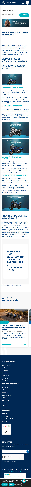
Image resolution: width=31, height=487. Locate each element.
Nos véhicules (5, 370)
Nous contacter (5, 375)
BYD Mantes (5, 403)
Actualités (4, 367)
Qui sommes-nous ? (7, 365)
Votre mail (4, 449)
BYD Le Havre (5, 400)
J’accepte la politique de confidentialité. (9, 461)
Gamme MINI (5, 416)
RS (9, 114)
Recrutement (5, 373)
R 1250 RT (8, 168)
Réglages (19, 484)
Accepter (5, 484)
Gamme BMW (5, 413)
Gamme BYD (5, 421)
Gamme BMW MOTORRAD (8, 419)
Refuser (11, 484)
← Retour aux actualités (7, 10)
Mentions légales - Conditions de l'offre (12, 285)
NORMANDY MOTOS (6, 395)
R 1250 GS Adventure (8, 185)
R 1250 (7, 114)
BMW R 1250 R (13, 101)
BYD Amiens (5, 398)
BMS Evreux (5, 387)
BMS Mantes (5, 392)
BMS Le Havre (5, 390)
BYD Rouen (4, 405)
